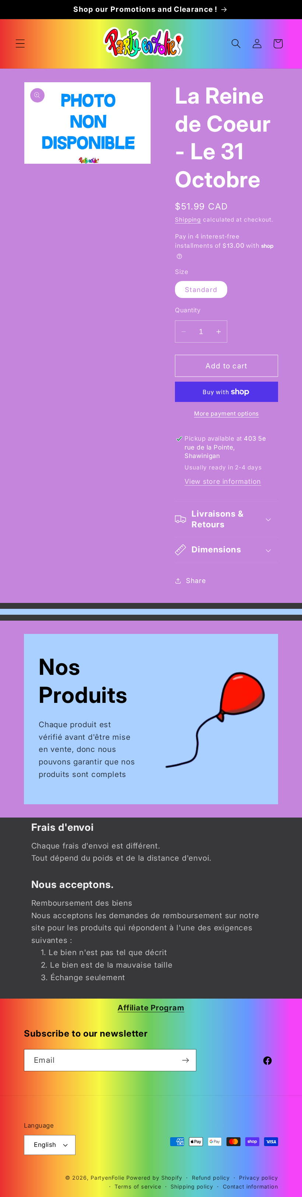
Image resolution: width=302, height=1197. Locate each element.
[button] (20, 43)
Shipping (188, 219)
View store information (223, 481)
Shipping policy (192, 1186)
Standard (201, 289)
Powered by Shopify (154, 1178)
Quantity (187, 310)
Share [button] (196, 580)
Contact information (250, 1186)
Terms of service (138, 1186)
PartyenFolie (107, 1178)
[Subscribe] (185, 1060)
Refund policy (211, 1178)
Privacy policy (258, 1178)
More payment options (226, 413)
